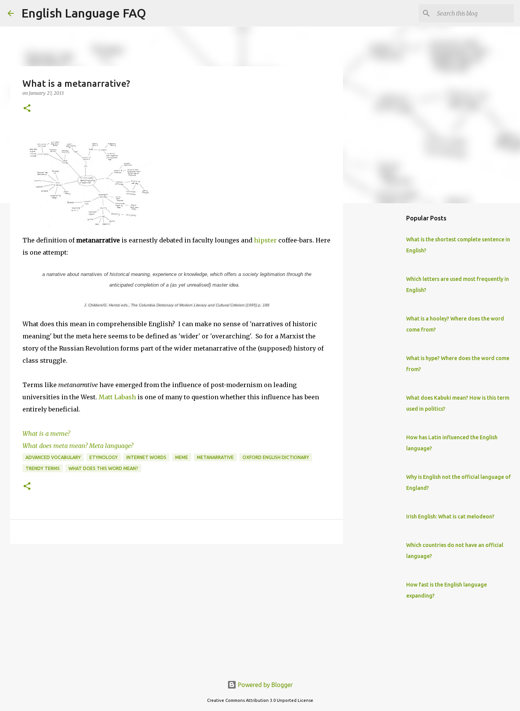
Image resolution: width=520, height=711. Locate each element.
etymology (103, 457)
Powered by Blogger (264, 684)
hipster (265, 240)
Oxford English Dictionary (275, 457)
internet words (146, 457)
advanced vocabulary (53, 457)
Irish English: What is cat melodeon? (450, 516)
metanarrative (215, 457)
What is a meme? (46, 433)
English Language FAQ (83, 13)
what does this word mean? (103, 468)
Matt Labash (117, 397)
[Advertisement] (176, 608)
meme (181, 457)
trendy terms (43, 468)
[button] (27, 109)
